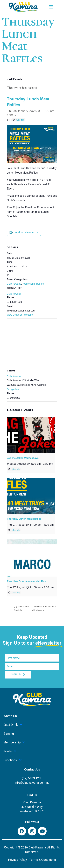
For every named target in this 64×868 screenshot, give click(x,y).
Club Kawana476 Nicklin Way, (32, 806)
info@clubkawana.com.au (32, 782)
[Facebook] (22, 831)
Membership (12, 742)
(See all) (20, 119)
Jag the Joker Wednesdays (23, 458)
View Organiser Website (20, 314)
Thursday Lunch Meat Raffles (24, 518)
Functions (10, 760)
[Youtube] (42, 831)
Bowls (7, 751)
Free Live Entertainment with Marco (27, 581)
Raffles (40, 283)
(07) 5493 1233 (32, 778)
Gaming (8, 733)
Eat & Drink (10, 724)
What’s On (10, 716)
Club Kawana (14, 283)
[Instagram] (32, 831)
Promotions (29, 283)
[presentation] (31, 435)
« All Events (14, 79)
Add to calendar (24, 232)
